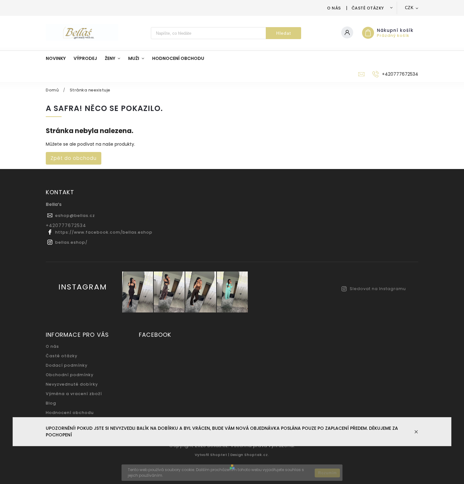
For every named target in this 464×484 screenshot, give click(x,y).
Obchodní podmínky (69, 374)
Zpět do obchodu (74, 158)
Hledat (283, 33)
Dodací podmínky (66, 365)
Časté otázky (368, 8)
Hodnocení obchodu (70, 412)
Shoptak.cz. (256, 454)
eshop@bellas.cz (75, 215)
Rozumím (327, 473)
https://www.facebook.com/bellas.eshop (103, 232)
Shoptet (218, 454)
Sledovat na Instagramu (378, 288)
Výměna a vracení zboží (74, 393)
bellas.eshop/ (71, 242)
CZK (409, 7)
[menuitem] (60, 58)
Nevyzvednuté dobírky (72, 384)
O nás (334, 8)
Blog (51, 403)
